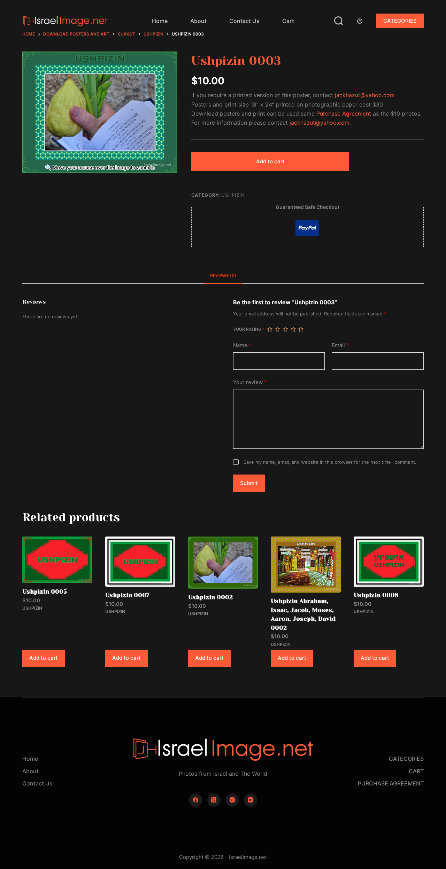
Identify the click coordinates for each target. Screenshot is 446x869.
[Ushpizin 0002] (223, 563)
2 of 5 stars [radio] (277, 329)
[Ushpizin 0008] (389, 562)
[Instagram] (232, 800)
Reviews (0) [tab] (223, 275)
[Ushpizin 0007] (140, 562)
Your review (250, 382)
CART (416, 771)
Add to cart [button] (43, 658)
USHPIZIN (233, 195)
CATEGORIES (400, 20)
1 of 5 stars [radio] (269, 329)
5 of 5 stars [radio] (300, 329)
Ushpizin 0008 (376, 595)
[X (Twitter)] (214, 800)
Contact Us (244, 20)
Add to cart (270, 161)
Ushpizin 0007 (127, 595)
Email (340, 345)
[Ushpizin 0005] (57, 560)
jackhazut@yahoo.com (365, 95)
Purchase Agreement (343, 113)
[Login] (359, 21)
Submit (249, 483)
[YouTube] (250, 800)
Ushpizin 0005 (44, 591)
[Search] (338, 20)
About (198, 20)
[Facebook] (195, 800)
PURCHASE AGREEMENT (391, 783)
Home (160, 20)
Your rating (248, 329)
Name (242, 345)
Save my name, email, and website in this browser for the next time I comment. (330, 462)
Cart (288, 20)
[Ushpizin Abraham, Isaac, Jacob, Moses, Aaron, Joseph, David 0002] (306, 565)
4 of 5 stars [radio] (293, 329)
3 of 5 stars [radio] (285, 329)
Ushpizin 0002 (210, 597)
